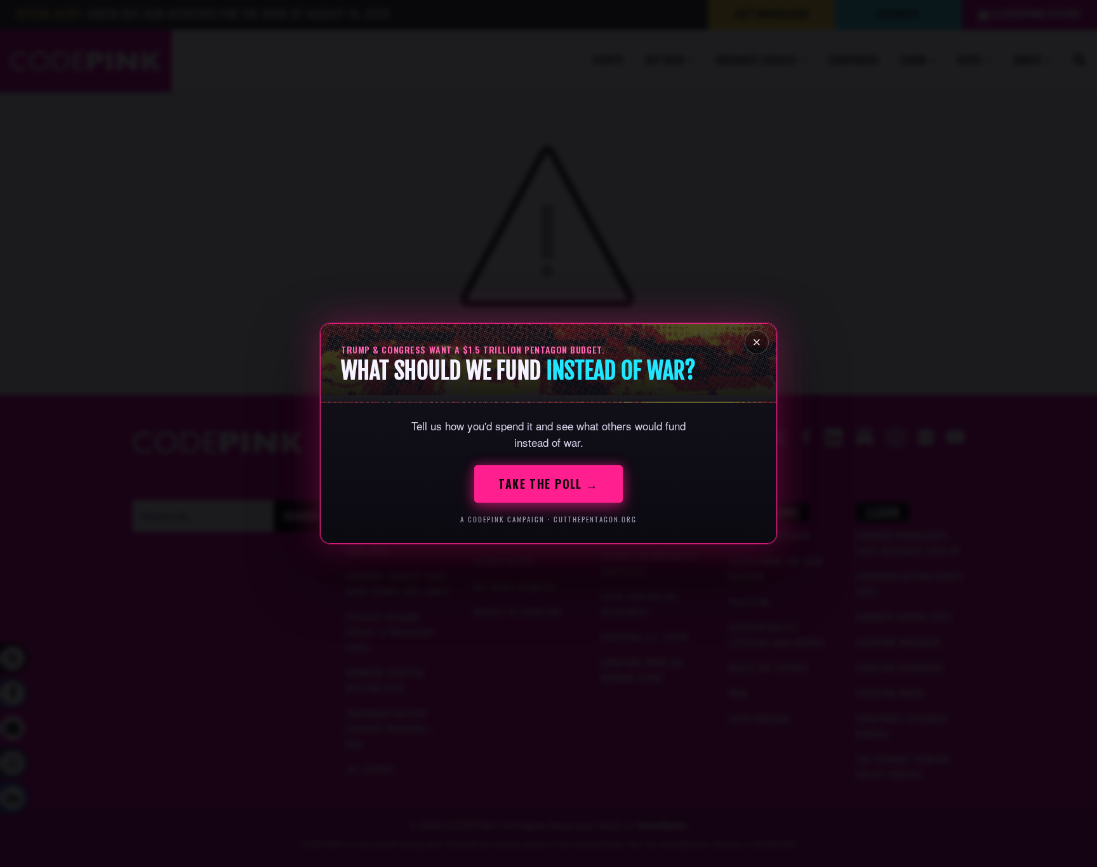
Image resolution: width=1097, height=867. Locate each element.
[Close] (757, 342)
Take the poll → (548, 483)
